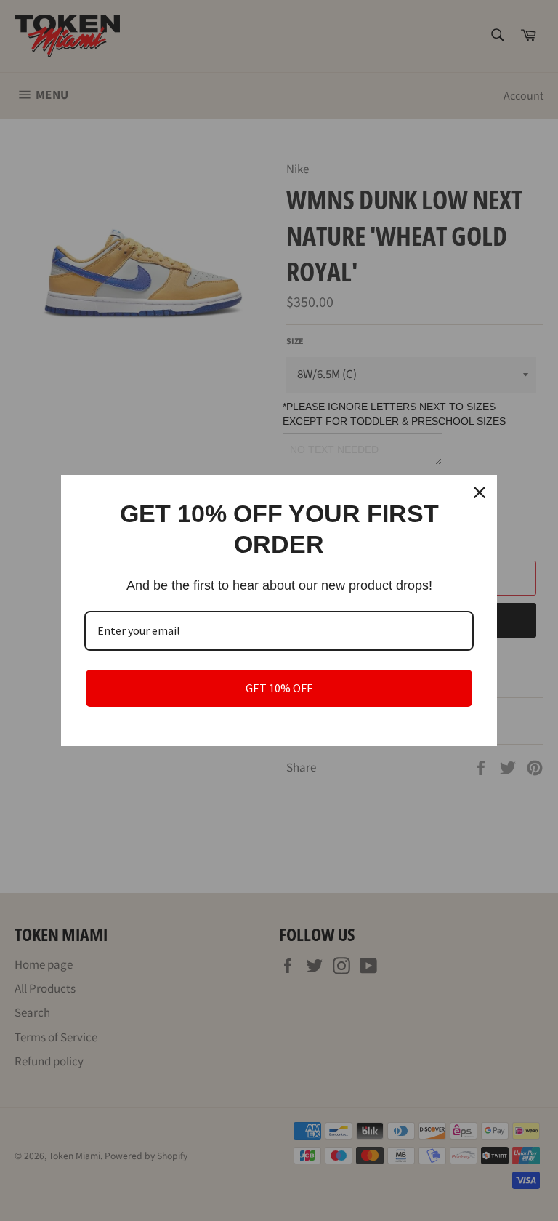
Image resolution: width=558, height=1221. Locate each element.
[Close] (479, 492)
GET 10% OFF (279, 688)
